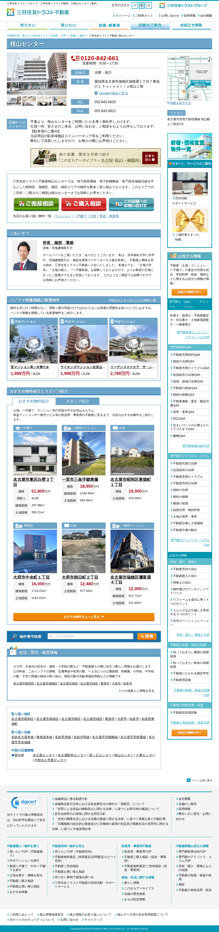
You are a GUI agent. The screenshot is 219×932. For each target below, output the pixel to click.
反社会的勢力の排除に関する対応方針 (80, 813)
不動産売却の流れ (185, 569)
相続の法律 (180, 490)
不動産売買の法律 (185, 463)
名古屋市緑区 (89, 683)
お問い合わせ (170, 15)
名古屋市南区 (69, 683)
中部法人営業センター (50, 760)
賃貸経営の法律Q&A (186, 374)
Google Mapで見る (113, 93)
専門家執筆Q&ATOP (196, 446)
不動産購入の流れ (185, 576)
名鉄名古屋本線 (22, 737)
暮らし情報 (131, 882)
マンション (63, 216)
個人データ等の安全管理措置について (142, 914)
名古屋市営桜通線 (133, 737)
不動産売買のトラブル (188, 476)
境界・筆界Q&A (183, 412)
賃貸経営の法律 (183, 470)
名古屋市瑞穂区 (47, 683)
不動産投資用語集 (185, 712)
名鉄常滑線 (63, 737)
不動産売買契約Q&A (186, 354)
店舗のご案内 (77, 35)
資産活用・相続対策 (186, 510)
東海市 (105, 683)
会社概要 (206, 15)
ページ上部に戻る (199, 780)
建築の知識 (180, 503)
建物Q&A (179, 435)
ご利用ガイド (144, 15)
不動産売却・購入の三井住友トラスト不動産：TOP (36, 35)
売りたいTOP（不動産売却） (74, 851)
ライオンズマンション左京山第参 (84, 367)
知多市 (127, 683)
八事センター (145, 755)
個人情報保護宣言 (52, 914)
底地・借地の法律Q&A (188, 381)
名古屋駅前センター (72, 755)
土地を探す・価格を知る (26, 875)
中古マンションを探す (25, 860)
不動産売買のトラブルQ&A (191, 368)
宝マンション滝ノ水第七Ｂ (30, 367)
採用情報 (190, 15)
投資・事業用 (109, 216)
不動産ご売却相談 (67, 866)
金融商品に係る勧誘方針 (71, 798)
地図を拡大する (180, 103)
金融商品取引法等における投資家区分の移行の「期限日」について (100, 804)
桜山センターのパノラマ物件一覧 (133, 300)
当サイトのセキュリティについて (32, 919)
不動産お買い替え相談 (25, 886)
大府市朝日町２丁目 (80, 577)
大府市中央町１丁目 (31, 577)
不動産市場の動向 (185, 530)
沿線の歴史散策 (134, 893)
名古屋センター (44, 755)
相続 (182, 884)
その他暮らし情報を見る (137, 690)
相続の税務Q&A (183, 394)
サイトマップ (93, 919)
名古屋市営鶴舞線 (105, 737)
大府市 (116, 683)
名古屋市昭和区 (23, 683)
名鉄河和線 (82, 737)
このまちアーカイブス (139, 888)
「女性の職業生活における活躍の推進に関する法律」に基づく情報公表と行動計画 (110, 819)
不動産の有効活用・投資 (195, 890)
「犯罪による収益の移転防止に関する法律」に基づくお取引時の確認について (107, 809)
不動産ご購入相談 (22, 880)
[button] (26, 803)
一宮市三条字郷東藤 (80, 479)
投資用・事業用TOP (137, 851)
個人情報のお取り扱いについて (90, 914)
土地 (93, 216)
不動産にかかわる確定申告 (191, 673)
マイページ (122, 15)
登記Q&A (179, 418)
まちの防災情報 (134, 899)
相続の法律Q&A (183, 361)
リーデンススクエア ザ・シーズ (133, 367)
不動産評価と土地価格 (188, 523)
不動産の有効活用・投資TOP (190, 722)
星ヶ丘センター (100, 755)
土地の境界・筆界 (185, 516)
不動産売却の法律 (185, 483)
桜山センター (123, 755)
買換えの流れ (182, 582)
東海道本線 (44, 737)
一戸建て (80, 216)
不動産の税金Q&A (185, 388)
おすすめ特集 (19, 892)
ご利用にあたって (22, 914)
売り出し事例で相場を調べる (74, 877)
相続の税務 (180, 496)
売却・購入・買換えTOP (193, 634)
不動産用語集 (182, 680)
